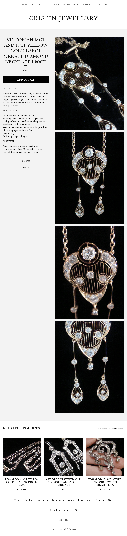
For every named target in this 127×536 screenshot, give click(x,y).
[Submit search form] (75, 510)
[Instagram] (60, 520)
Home (17, 500)
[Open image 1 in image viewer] (89, 83)
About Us (42, 4)
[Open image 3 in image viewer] (89, 272)
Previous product (100, 428)
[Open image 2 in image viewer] (89, 178)
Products (26, 4)
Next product (117, 428)
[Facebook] (67, 520)
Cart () (102, 4)
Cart (110, 500)
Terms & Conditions (65, 4)
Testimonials (85, 500)
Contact (87, 4)
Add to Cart (25, 80)
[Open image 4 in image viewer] (89, 367)
